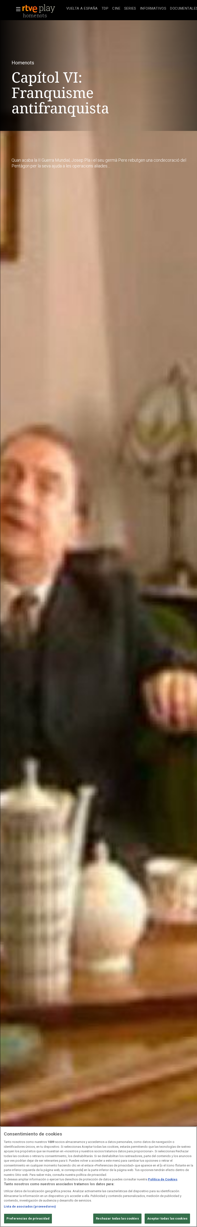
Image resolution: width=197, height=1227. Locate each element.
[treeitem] (82, 9)
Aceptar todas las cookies (167, 1218)
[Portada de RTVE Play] (39, 8)
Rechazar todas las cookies (117, 1218)
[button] (17, 9)
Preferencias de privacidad (27, 1218)
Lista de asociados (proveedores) (30, 1206)
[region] (98, 1176)
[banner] (43, 8)
